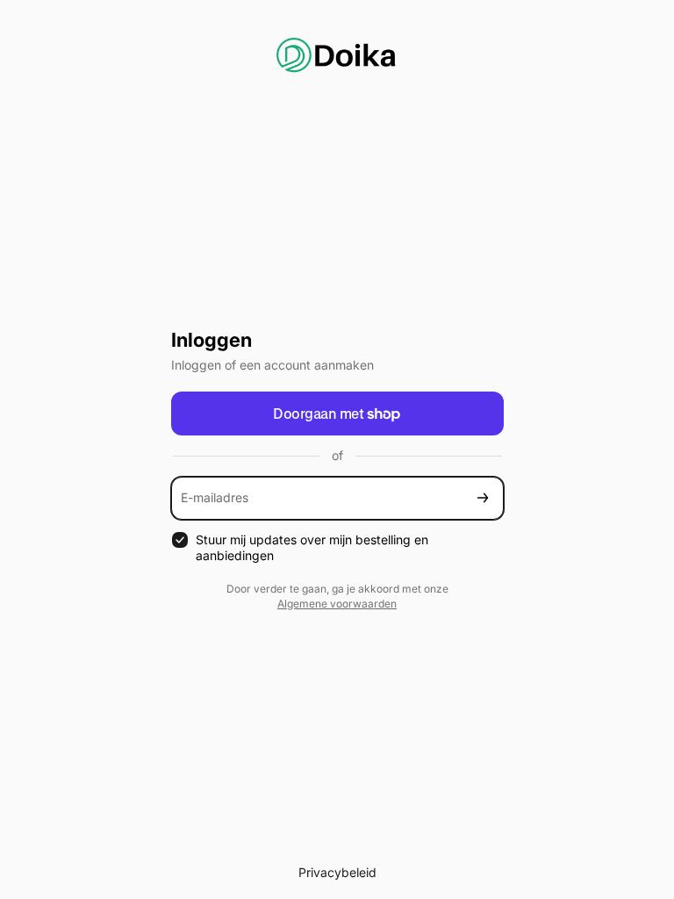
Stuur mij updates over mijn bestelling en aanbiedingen (312, 548)
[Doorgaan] (483, 498)
